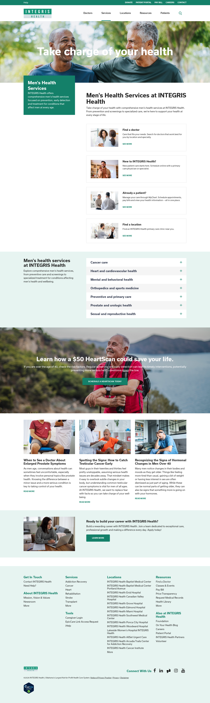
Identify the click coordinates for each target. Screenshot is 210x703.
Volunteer (161, 641)
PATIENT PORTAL (143, 2)
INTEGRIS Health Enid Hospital (124, 592)
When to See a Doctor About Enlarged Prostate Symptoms (45, 461)
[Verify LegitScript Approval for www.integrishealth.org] (29, 687)
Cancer (69, 585)
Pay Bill (160, 589)
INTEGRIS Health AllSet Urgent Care (127, 637)
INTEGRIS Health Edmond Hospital (126, 607)
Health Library (163, 601)
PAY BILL (158, 2)
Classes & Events (165, 585)
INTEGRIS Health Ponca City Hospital (127, 622)
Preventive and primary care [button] (111, 296)
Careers (160, 629)
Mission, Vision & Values (37, 597)
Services (106, 13)
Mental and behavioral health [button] (112, 279)
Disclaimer (124, 678)
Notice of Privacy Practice (100, 678)
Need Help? (30, 585)
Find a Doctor (163, 581)
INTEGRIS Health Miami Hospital (125, 611)
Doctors (87, 13)
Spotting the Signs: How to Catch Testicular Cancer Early (103, 461)
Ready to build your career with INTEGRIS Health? (122, 521)
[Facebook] (154, 670)
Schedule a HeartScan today (105, 381)
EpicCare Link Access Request (81, 621)
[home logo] (38, 15)
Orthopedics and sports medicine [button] (115, 288)
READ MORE (29, 491)
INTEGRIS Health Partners (170, 637)
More (26, 605)
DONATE (129, 2)
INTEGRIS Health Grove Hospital (125, 603)
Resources (145, 13)
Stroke (69, 597)
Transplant (71, 601)
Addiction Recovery (76, 581)
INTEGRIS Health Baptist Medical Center (129, 581)
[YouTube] (183, 670)
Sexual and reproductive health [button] (113, 314)
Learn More (98, 538)
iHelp (68, 625)
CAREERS (170, 2)
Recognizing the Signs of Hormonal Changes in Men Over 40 (160, 461)
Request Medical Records (169, 597)
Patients (165, 13)
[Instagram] (176, 670)
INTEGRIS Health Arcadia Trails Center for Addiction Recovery (128, 642)
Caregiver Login (74, 617)
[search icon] (181, 13)
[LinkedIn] (161, 670)
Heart (68, 589)
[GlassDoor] (168, 670)
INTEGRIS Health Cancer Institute (125, 648)
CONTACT (182, 2)
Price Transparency (166, 593)
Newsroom (30, 601)
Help (26, 2)
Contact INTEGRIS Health (38, 581)
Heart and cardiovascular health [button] (114, 271)
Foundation (162, 621)
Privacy (116, 678)
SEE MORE (127, 144)
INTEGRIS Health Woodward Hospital (127, 626)
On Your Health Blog (167, 625)
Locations (125, 13)
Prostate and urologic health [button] (111, 305)
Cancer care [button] (99, 262)
